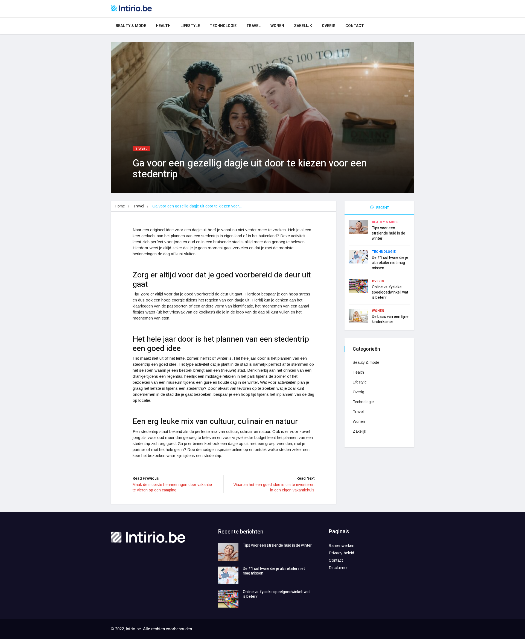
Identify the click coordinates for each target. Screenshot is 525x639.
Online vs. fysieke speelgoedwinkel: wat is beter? (390, 292)
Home (120, 206)
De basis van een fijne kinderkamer (390, 319)
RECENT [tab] (382, 207)
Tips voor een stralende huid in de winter (388, 233)
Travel (253, 26)
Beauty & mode (131, 26)
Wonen (277, 26)
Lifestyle (190, 26)
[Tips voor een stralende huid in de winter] (228, 552)
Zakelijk (303, 26)
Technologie (223, 26)
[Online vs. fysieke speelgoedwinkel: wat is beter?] (228, 599)
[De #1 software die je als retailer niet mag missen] (228, 575)
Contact (354, 26)
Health (163, 26)
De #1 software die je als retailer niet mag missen (390, 263)
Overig (329, 26)
